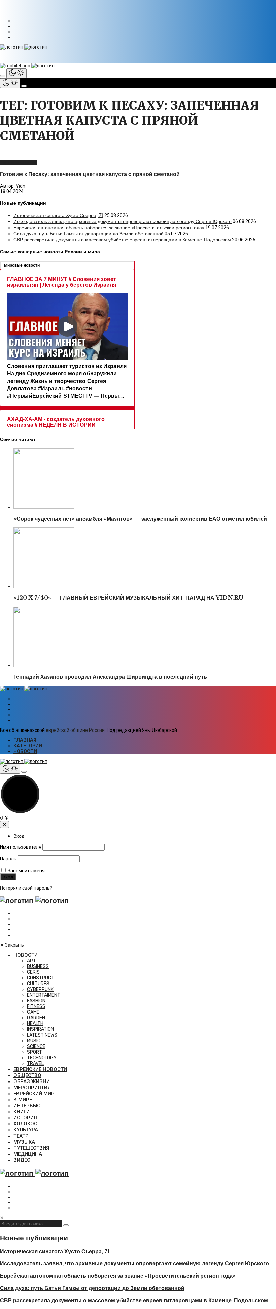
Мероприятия (32, 1088)
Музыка (24, 1142)
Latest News (42, 1035)
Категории (27, 746)
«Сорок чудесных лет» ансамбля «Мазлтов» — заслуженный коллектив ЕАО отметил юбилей (140, 518)
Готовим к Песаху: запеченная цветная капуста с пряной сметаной (90, 174)
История (25, 1118)
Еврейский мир (34, 1094)
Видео (22, 1160)
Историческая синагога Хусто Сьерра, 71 (58, 215)
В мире (22, 1100)
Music (33, 1041)
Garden (36, 1018)
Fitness (36, 1006)
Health (35, 1023)
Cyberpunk (40, 989)
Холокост (26, 1124)
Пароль (8, 858)
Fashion (36, 1001)
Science (36, 1046)
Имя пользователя (20, 847)
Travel (35, 1063)
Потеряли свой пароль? (26, 888)
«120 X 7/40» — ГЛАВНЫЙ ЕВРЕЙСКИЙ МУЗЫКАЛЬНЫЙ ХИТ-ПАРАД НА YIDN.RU (128, 597)
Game (33, 1012)
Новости (25, 751)
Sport (34, 1052)
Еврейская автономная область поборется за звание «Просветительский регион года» (108, 227)
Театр (21, 1136)
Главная (24, 740)
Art (31, 961)
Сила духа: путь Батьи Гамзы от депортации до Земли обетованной (88, 234)
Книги (21, 1112)
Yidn (20, 186)
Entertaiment (43, 995)
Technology (42, 1058)
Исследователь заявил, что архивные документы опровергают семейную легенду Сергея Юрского (122, 221)
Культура (25, 1130)
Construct (40, 978)
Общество (27, 1075)
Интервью (27, 1106)
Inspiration (40, 1029)
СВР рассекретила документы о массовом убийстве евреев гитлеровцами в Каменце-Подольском (122, 240)
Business (38, 966)
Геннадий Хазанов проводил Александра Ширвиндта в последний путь (110, 676)
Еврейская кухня (18, 162)
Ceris (33, 972)
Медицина (27, 1154)
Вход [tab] (18, 836)
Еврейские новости (40, 1069)
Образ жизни (31, 1081)
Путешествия (31, 1148)
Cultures (38, 984)
